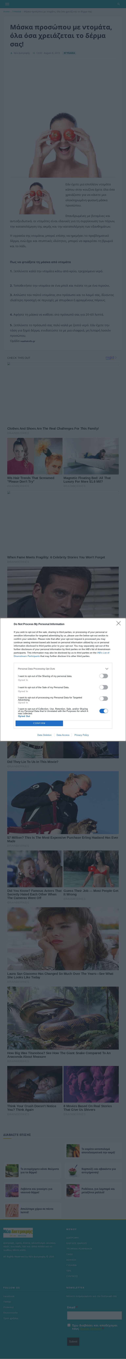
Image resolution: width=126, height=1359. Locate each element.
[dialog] (63, 679)
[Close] (119, 624)
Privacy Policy (81, 735)
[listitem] (63, 669)
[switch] (103, 676)
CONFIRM (39, 723)
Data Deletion (44, 735)
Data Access (63, 735)
